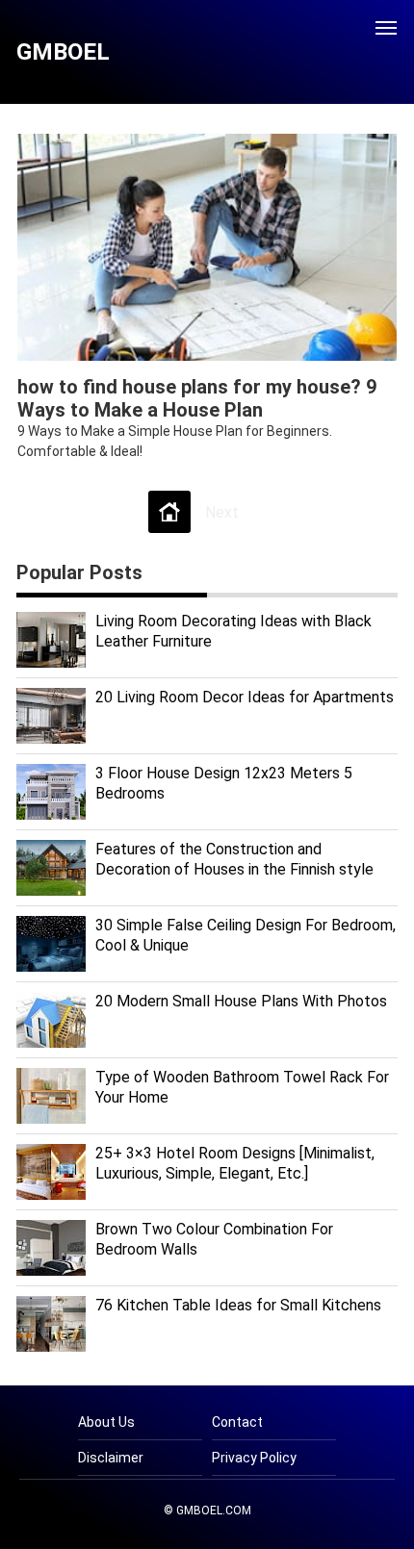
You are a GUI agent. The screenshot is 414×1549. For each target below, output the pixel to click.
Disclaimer (110, 1457)
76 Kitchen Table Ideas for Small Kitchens (238, 1305)
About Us (106, 1422)
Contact (237, 1422)
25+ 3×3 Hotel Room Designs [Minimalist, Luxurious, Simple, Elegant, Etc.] (235, 1163)
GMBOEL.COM (213, 1510)
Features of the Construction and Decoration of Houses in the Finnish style (234, 859)
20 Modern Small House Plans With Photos (241, 1001)
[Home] (169, 512)
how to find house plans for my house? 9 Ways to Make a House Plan (196, 398)
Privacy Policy (254, 1457)
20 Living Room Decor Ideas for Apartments (244, 697)
